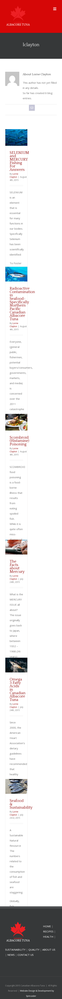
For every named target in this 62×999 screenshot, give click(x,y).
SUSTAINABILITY (15, 949)
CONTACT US (26, 954)
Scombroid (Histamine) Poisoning (19, 440)
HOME (47, 926)
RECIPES (48, 931)
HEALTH (48, 936)
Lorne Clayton (14, 175)
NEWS (11, 954)
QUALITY (33, 949)
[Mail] (32, 108)
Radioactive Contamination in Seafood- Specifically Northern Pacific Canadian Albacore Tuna (22, 303)
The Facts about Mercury (17, 566)
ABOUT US (48, 949)
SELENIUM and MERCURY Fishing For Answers (19, 161)
